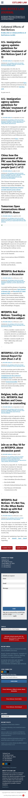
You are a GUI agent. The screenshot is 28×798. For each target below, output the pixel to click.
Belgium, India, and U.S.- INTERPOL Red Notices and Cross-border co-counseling (13, 399)
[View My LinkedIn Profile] (5, 672)
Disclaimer (13, 767)
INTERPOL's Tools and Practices (15, 121)
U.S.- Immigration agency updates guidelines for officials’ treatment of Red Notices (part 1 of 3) (13, 106)
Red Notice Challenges (13, 519)
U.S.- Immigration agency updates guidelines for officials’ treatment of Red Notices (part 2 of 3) (13, 50)
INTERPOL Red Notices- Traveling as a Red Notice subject (13, 315)
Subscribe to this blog (9, 674)
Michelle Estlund (7, 61)
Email (4, 583)
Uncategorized (10, 65)
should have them (19, 538)
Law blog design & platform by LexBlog (13, 795)
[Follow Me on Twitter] (8, 672)
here (24, 82)
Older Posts (20, 548)
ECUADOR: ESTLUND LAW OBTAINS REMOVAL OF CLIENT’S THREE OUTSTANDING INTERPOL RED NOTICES (13, 662)
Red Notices (12, 123)
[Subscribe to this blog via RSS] (2, 672)
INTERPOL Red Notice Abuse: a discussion (13, 273)
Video (3, 284)
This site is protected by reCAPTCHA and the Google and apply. (14, 614)
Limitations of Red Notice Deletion (10, 724)
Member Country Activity (14, 64)
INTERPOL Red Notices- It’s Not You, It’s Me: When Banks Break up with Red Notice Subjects (13, 506)
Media (3, 175)
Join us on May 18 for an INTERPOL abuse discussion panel (13, 447)
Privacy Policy (16, 614)
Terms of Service (8, 616)
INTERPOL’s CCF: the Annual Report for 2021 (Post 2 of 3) (12, 355)
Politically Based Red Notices (10, 177)
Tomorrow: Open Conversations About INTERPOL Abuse (13, 209)
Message (5, 588)
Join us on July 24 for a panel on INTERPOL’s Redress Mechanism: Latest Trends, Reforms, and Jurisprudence (13, 733)
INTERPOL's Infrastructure (14, 458)
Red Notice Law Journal (12, 10)
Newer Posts (7, 548)
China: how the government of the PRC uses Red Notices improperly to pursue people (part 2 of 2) (13, 161)
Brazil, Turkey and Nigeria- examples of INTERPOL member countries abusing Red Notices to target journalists (13, 655)
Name (4, 578)
